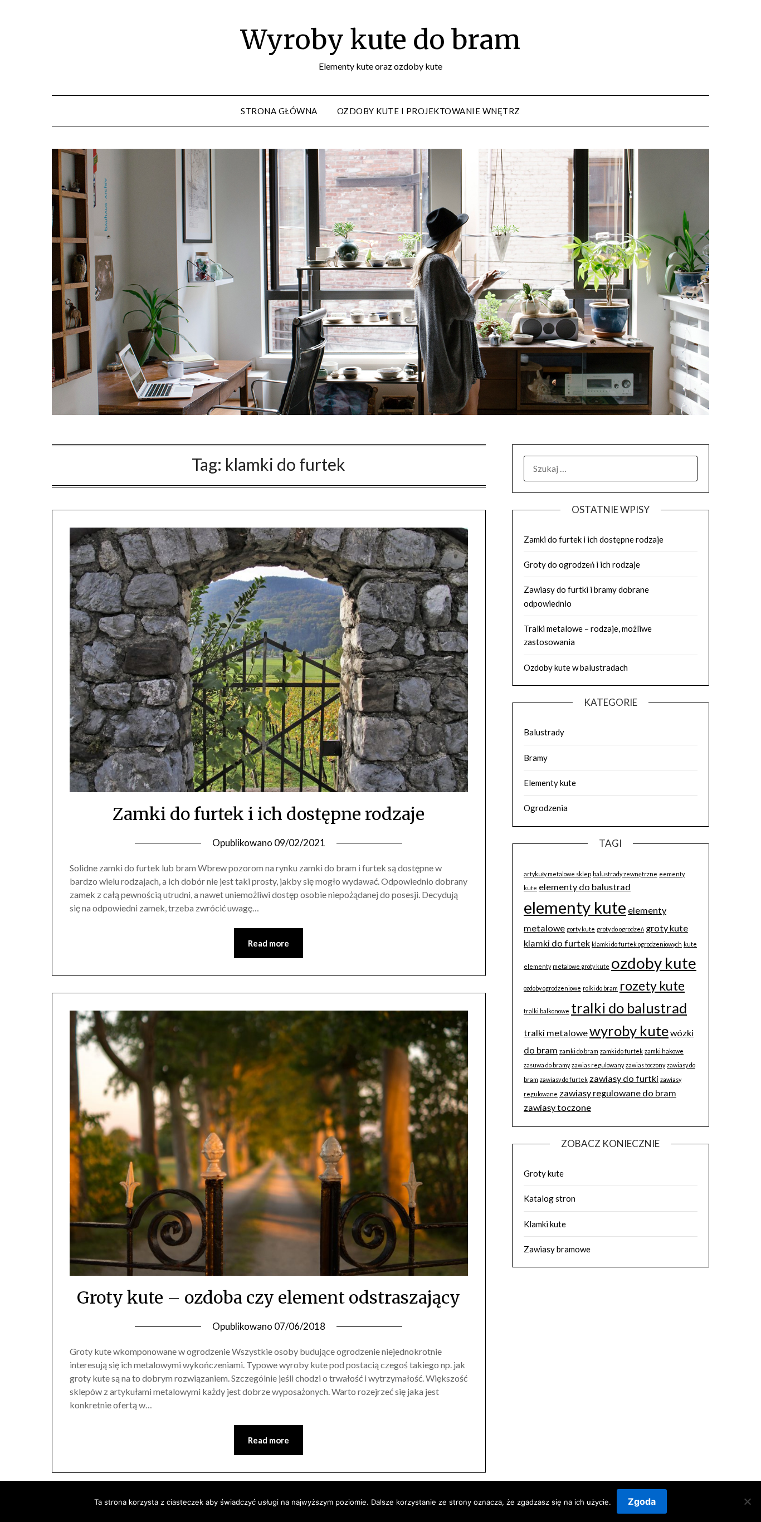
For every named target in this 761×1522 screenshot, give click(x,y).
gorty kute (581, 929)
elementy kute (575, 907)
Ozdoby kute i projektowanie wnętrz (428, 111)
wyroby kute (629, 1030)
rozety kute (652, 985)
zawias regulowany (598, 1065)
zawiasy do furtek (564, 1079)
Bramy (536, 758)
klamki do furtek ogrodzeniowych (637, 944)
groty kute (667, 928)
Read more (268, 943)
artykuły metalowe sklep (557, 873)
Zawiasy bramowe (557, 1249)
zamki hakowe (664, 1051)
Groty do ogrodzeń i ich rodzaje (582, 564)
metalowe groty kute (581, 966)
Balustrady (544, 732)
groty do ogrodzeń (620, 929)
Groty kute (544, 1173)
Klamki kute (545, 1224)
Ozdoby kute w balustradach (576, 667)
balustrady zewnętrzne (625, 873)
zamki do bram (578, 1051)
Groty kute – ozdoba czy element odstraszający (268, 1297)
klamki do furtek (557, 943)
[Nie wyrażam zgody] (747, 1501)
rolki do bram (600, 988)
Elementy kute (550, 783)
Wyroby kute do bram (380, 39)
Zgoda (642, 1501)
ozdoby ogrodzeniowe (552, 988)
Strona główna (279, 111)
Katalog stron (549, 1198)
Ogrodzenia (546, 808)
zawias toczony (645, 1065)
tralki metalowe (556, 1032)
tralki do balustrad (629, 1007)
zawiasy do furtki (623, 1078)
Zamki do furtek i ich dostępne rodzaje (269, 814)
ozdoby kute (653, 963)
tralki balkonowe (546, 1010)
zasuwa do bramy (547, 1065)
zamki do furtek (621, 1051)
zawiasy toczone (557, 1107)
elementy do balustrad (585, 886)
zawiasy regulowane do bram (617, 1092)
